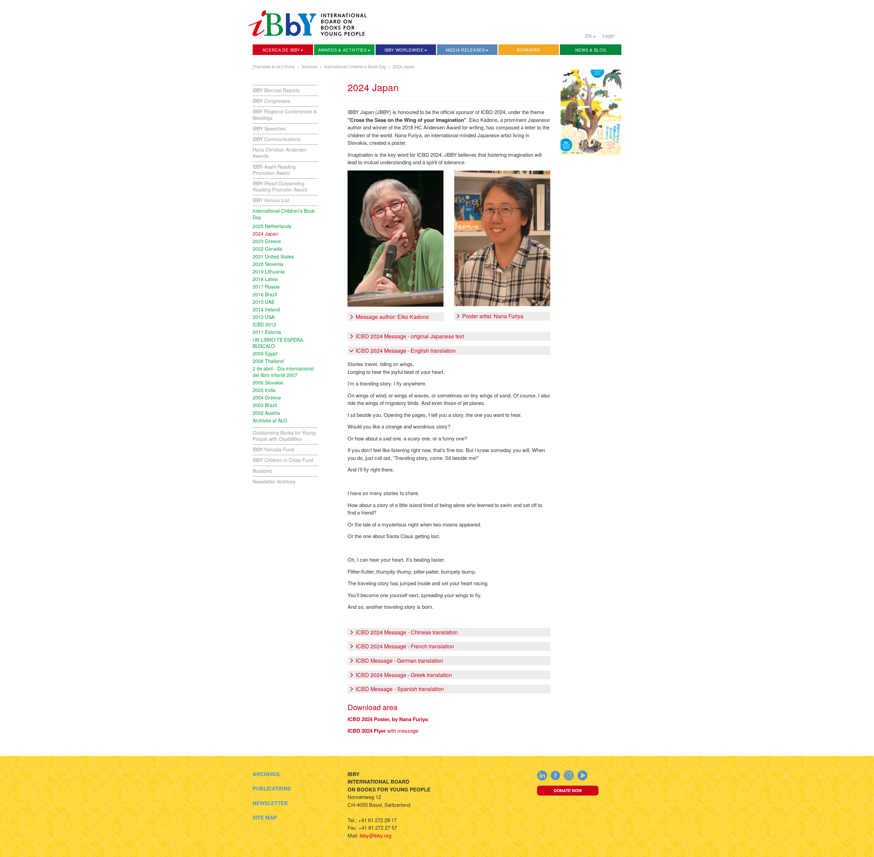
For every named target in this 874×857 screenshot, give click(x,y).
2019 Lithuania (269, 271)
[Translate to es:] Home (274, 66)
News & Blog (590, 50)
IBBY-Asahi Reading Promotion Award (274, 170)
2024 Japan (404, 66)
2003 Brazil (265, 405)
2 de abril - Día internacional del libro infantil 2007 (283, 371)
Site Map (265, 817)
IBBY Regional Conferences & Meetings (285, 114)
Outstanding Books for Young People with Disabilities (284, 436)
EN (589, 35)
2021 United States (273, 256)
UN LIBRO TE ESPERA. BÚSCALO (278, 343)
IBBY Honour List (271, 200)
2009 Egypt (265, 353)
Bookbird (528, 50)
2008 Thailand (268, 361)
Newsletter (270, 803)
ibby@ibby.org (375, 835)
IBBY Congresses (271, 101)
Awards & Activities (342, 50)
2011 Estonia (267, 332)
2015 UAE (263, 302)
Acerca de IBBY (281, 50)
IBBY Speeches (269, 128)
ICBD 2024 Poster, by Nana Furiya (388, 719)
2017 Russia (266, 286)
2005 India (264, 390)
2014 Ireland (266, 309)
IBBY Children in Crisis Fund (283, 460)
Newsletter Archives (274, 481)
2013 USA (263, 317)
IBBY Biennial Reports (276, 90)
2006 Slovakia (268, 382)
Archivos (309, 66)
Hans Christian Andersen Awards (280, 152)
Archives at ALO (270, 420)
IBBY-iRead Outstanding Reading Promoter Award (280, 186)
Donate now (568, 790)
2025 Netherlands (272, 226)
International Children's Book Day (355, 66)
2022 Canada (267, 248)
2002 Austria (266, 413)
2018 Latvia (265, 279)
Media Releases (465, 50)
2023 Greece (267, 241)
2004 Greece (267, 397)
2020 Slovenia (268, 264)
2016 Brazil (265, 294)
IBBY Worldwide (404, 50)
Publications (272, 788)
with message (383, 730)
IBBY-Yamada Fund (273, 449)
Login (609, 35)
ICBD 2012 (264, 324)
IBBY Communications (276, 139)
